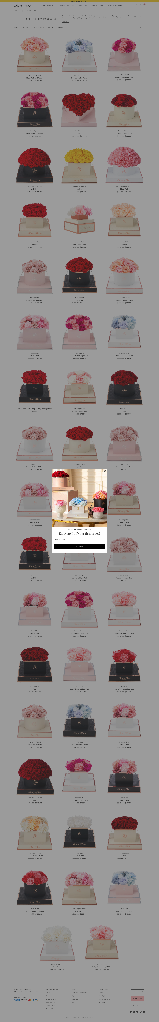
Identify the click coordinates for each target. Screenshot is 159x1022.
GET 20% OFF (79, 546)
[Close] (105, 471)
